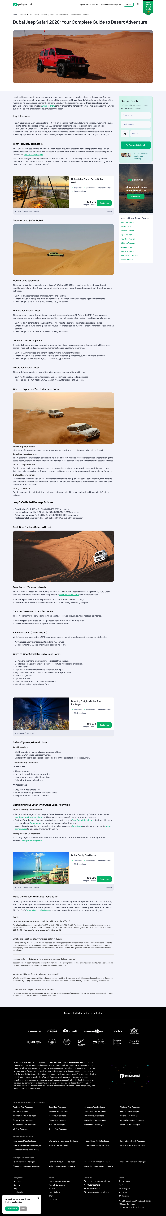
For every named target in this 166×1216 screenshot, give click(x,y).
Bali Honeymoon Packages (24, 1162)
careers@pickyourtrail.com (98, 1192)
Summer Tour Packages (58, 1145)
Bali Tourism (126, 226)
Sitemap (52, 1196)
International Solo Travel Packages (27, 1150)
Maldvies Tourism (128, 222)
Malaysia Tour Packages (94, 1116)
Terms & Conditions (57, 1185)
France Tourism (127, 259)
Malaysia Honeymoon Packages (62, 1166)
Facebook (126, 1181)
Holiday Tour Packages (109, 4)
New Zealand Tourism (129, 255)
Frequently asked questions (60, 1181)
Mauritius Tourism (128, 239)
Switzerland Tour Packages (95, 1120)
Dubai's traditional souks (83, 820)
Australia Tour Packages (23, 1107)
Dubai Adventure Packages (38, 910)
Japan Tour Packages (57, 1116)
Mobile (135, 133)
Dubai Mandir (36, 823)
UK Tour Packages (20, 1129)
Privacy (52, 1188)
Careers (17, 1185)
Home (15, 15)
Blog (15, 1188)
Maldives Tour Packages (58, 1111)
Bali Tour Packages (20, 1111)
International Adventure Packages (27, 1145)
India (23, 1208)
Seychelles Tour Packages (95, 1111)
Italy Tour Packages (57, 1124)
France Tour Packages (57, 1120)
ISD (124, 131)
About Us (17, 1181)
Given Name (127, 115)
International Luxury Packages (96, 1145)
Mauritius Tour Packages (130, 1124)
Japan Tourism (126, 235)
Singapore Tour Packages (94, 1107)
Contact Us (53, 1199)
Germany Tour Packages (94, 1124)
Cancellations (54, 1192)
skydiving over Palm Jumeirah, (28, 817)
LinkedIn (125, 1192)
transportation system (32, 840)
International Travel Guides (135, 218)
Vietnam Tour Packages (129, 1111)
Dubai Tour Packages (57, 1107)
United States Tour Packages (132, 1120)
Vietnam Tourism (127, 230)
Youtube (125, 1196)
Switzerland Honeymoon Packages (98, 1166)
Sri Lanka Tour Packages (23, 1120)
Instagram (126, 1188)
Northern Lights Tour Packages (132, 1145)
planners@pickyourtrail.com (98, 1181)
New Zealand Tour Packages (24, 1116)
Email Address (128, 124)
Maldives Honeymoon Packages (62, 1162)
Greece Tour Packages (58, 1129)
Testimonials (19, 1192)
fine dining (77, 826)
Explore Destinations (87, 4)
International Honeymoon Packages (63, 1141)
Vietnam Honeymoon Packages (133, 1162)
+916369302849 (93, 1188)
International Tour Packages (24, 1141)
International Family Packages (96, 1141)
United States (12, 1208)
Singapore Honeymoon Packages (26, 1166)
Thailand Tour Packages (130, 1107)
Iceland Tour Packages (129, 1116)
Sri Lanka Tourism (128, 243)
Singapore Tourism (128, 247)
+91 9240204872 (93, 1185)
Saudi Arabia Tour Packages (24, 1124)
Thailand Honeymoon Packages (97, 1162)
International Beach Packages (132, 1141)
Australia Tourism (128, 251)
